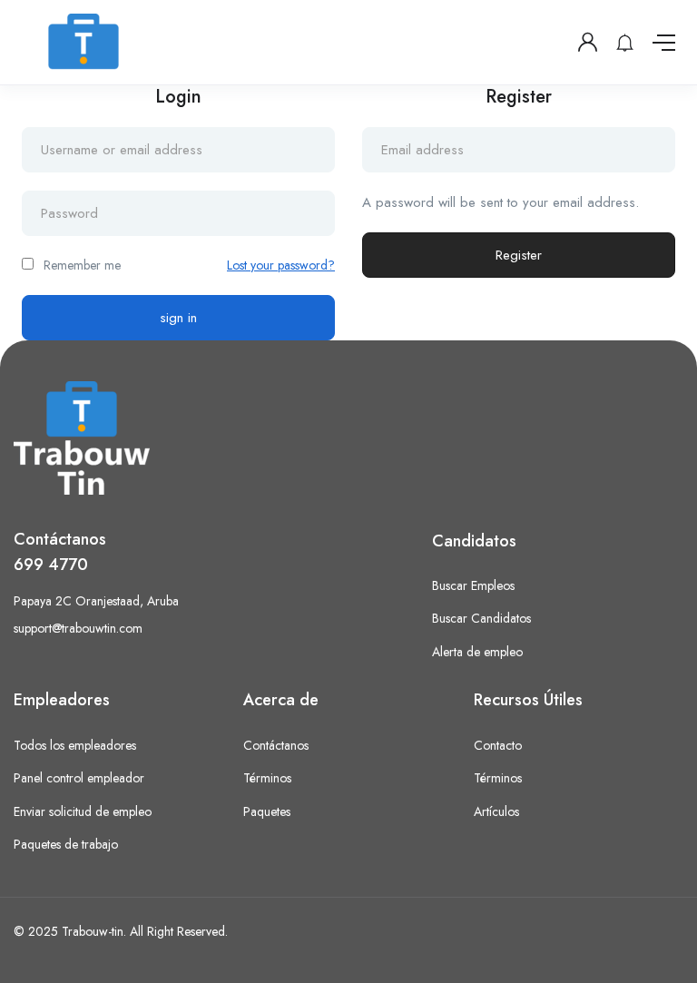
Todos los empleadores (75, 745)
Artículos (496, 811)
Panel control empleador (79, 778)
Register (519, 255)
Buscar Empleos (473, 585)
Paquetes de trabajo (66, 844)
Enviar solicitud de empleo (83, 811)
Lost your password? (281, 265)
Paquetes (266, 811)
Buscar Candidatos (481, 618)
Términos (267, 778)
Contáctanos (276, 745)
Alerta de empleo (477, 652)
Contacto (498, 745)
